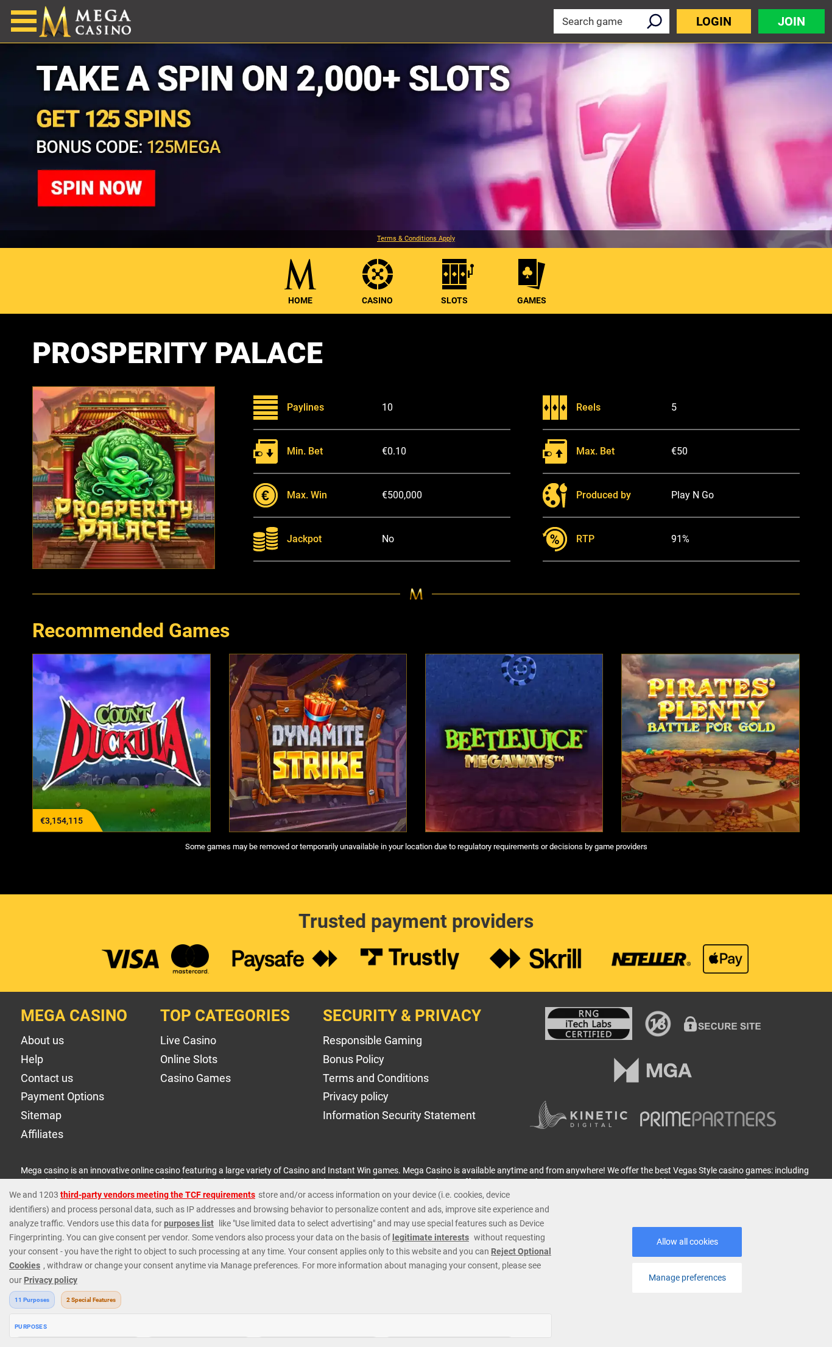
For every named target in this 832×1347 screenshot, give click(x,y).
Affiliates (42, 1134)
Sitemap (41, 1115)
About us (42, 1040)
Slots (454, 300)
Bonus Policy (353, 1059)
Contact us (47, 1078)
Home (300, 300)
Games (531, 300)
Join (791, 21)
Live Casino (188, 1040)
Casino (377, 300)
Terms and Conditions (376, 1078)
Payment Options (62, 1096)
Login (714, 21)
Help (32, 1059)
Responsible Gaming (372, 1040)
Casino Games (195, 1078)
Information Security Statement (399, 1115)
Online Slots (188, 1059)
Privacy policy (356, 1096)
